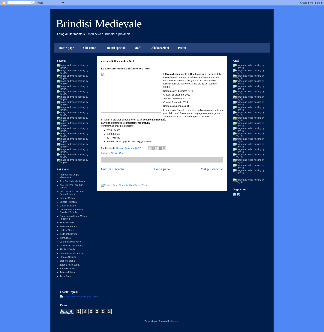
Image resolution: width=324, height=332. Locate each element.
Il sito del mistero (68, 234)
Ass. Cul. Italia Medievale (73, 181)
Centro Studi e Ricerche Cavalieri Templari (72, 211)
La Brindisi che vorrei (70, 241)
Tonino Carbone (68, 268)
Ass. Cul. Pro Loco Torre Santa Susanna (72, 193)
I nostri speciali (115, 47)
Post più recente (112, 169)
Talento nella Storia (70, 264)
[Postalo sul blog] (153, 148)
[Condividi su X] (157, 148)
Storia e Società (68, 257)
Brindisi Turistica (68, 202)
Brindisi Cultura (68, 198)
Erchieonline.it (67, 222)
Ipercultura (65, 238)
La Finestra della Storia (71, 245)
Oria (121, 153)
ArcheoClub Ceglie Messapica (69, 176)
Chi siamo (89, 47)
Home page (66, 47)
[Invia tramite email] (150, 148)
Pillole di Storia (67, 249)
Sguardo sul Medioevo (71, 253)
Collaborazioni (159, 47)
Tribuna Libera (67, 272)
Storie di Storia (67, 261)
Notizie (114, 153)
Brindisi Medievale (99, 23)
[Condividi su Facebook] (160, 148)
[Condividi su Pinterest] (164, 148)
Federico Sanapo (68, 226)
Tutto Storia (65, 276)
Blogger (175, 321)
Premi (182, 47)
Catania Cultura (68, 205)
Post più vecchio (211, 169)
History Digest (67, 230)
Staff (137, 47)
